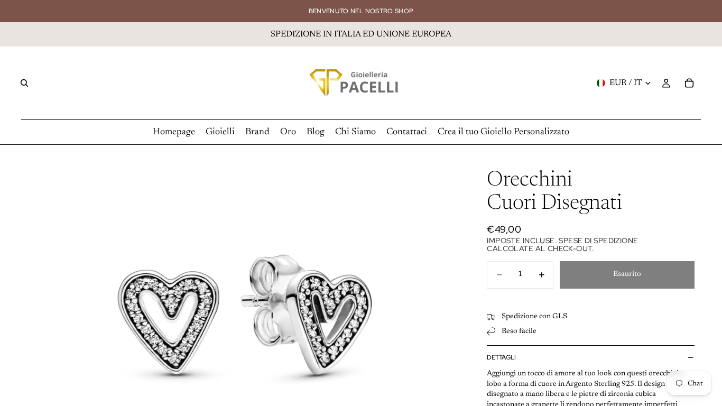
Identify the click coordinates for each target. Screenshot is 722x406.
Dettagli (501, 357)
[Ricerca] (24, 83)
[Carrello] (689, 83)
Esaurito (627, 274)
